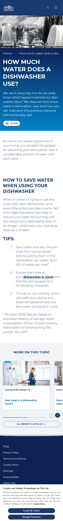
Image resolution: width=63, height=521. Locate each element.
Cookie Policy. (39, 504)
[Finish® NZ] (8, 7)
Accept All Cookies (31, 510)
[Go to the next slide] (57, 415)
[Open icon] (48, 8)
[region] (31, 502)
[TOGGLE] (56, 7)
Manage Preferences (31, 517)
